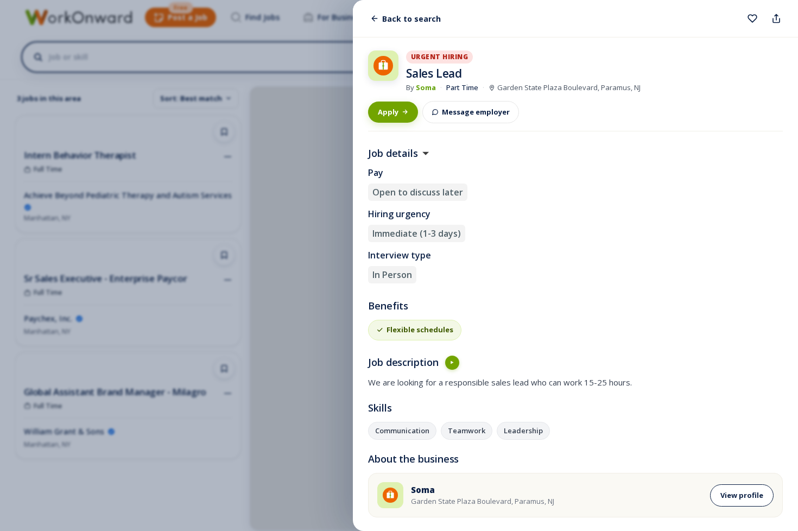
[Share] (776, 18)
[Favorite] (752, 18)
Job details (393, 154)
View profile (741, 495)
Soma (426, 87)
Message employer (476, 112)
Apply (388, 112)
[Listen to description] (452, 363)
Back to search (411, 19)
